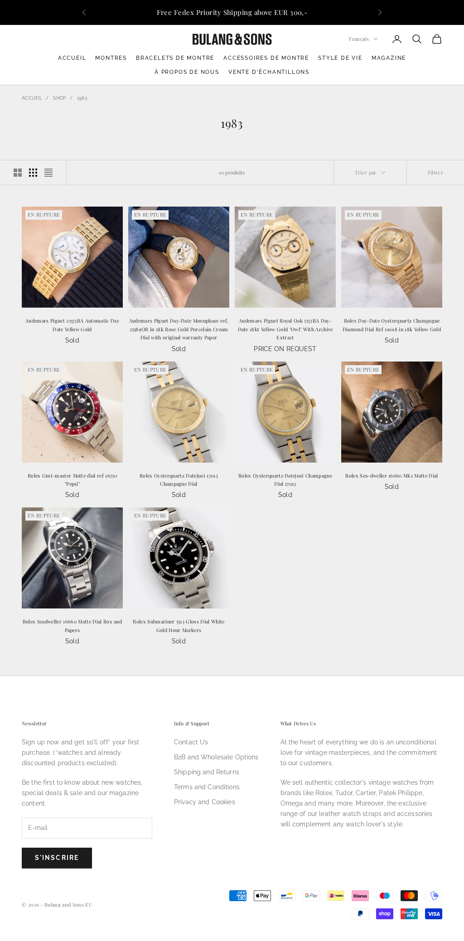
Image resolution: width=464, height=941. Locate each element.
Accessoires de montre (266, 58)
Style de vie (340, 58)
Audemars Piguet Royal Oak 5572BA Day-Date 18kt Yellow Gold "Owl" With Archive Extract (285, 329)
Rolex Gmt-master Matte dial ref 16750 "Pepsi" (72, 479)
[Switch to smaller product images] (33, 172)
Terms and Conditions (207, 787)
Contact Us (191, 742)
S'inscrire (57, 857)
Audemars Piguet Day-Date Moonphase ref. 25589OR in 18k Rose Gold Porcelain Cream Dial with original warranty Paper (179, 329)
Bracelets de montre (175, 58)
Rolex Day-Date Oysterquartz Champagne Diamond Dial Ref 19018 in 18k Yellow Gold (392, 324)
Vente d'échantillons (268, 72)
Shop (59, 98)
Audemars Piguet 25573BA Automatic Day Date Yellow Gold (72, 324)
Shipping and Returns (206, 772)
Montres (111, 58)
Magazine (389, 58)
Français (359, 38)
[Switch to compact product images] (48, 172)
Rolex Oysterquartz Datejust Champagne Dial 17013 (285, 479)
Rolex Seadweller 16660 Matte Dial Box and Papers (72, 625)
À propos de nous (187, 72)
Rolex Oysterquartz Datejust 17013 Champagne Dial (179, 479)
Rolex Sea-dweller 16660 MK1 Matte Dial (391, 475)
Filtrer (435, 172)
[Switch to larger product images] (18, 172)
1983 (82, 98)
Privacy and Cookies (204, 802)
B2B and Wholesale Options (216, 757)
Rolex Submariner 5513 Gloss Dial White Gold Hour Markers (178, 625)
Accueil (72, 58)
